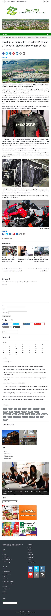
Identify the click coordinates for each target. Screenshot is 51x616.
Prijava (5, 451)
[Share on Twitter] (7, 54)
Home (3, 37)
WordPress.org (7, 458)
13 (35, 348)
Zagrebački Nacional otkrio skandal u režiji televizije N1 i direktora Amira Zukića (23, 386)
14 (42, 348)
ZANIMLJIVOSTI (17, 416)
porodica (21, 414)
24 (16, 352)
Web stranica (5, 312)
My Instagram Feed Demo (9, 581)
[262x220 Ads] (10, 512)
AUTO (10, 408)
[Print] (24, 54)
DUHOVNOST (36, 408)
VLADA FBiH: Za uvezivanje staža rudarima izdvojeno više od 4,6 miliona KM (25, 493)
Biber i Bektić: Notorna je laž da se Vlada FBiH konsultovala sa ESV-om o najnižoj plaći (24, 378)
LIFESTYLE (17, 411)
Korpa (5, 576)
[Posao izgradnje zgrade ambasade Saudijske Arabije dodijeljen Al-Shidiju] (41, 251)
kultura (11, 411)
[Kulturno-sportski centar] (10, 436)
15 (3, 350)
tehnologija (44, 414)
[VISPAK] (10, 528)
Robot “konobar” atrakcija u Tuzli (12, 383)
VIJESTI (9, 416)
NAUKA (36, 411)
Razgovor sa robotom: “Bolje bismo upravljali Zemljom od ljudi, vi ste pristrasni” (23, 389)
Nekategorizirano (7, 414)
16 (9, 350)
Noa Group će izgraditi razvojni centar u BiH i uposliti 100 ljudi (25, 259)
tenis (5, 416)
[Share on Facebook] (3, 54)
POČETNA (30, 544)
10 (16, 348)
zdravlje (5, 419)
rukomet (27, 414)
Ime (3, 305)
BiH (15, 408)
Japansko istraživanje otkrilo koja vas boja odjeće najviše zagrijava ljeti (21, 399)
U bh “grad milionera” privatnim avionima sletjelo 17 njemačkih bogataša (21, 369)
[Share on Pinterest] (13, 54)
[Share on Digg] (17, 54)
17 (16, 350)
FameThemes (28, 613)
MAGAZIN (24, 411)
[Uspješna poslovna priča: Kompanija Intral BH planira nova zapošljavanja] (9, 251)
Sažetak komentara (8, 456)
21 (42, 350)
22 (3, 352)
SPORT (33, 414)
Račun (5, 591)
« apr (4, 357)
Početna (5, 586)
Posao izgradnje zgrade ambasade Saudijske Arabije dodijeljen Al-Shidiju (41, 259)
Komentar (4, 284)
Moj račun (6, 579)
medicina (30, 411)
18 (22, 350)
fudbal (43, 408)
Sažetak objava (7, 453)
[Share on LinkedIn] (10, 54)
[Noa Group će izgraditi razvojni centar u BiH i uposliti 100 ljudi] (25, 251)
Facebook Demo (7, 571)
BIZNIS (7, 37)
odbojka (14, 414)
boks (30, 408)
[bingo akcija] (28, 528)
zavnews (16, 49)
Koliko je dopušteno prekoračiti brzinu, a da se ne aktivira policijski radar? (22, 396)
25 (22, 352)
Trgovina (5, 593)
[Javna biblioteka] (28, 436)
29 (3, 354)
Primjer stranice (7, 588)
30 (9, 354)
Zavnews (4, 34)
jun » (7, 357)
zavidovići (25, 416)
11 (22, 348)
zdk (10, 37)
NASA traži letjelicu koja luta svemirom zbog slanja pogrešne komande (21, 393)
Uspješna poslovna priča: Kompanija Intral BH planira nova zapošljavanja (8, 259)
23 (9, 352)
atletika (5, 408)
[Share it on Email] (20, 54)
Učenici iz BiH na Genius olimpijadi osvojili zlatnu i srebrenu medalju (20, 366)
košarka (5, 411)
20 (35, 350)
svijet (38, 414)
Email (3, 309)
